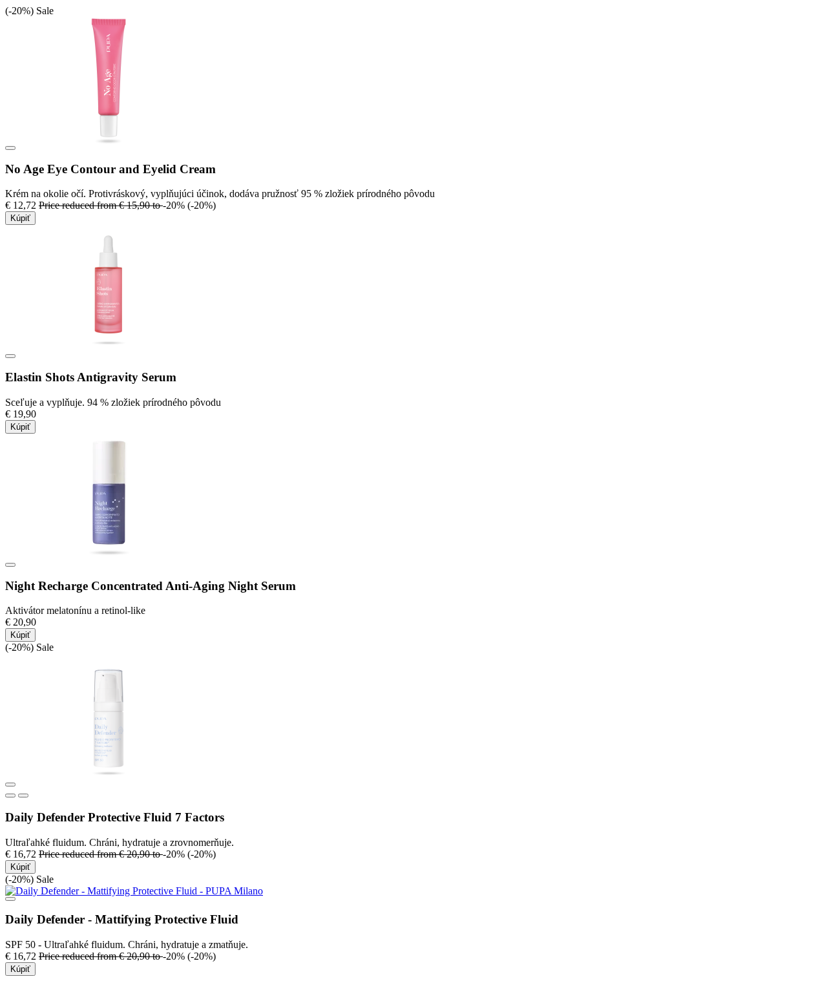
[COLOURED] (23, 795)
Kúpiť (20, 218)
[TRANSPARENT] (10, 795)
